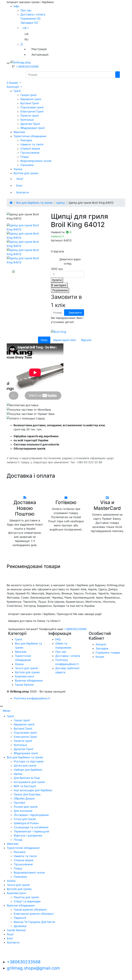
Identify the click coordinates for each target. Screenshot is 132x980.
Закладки (102, 648)
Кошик (100, 656)
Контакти (22, 192)
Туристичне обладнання (30, 136)
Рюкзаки (26, 140)
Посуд (18, 839)
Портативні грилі (31, 107)
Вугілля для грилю (26, 173)
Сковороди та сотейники (31, 827)
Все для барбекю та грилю (34, 202)
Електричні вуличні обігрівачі (33, 913)
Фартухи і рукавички (28, 835)
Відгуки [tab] (86, 340)
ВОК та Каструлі (25, 786)
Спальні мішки (30, 148)
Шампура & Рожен (26, 823)
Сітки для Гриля (25, 819)
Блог (19, 185)
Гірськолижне (29, 152)
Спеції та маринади (27, 901)
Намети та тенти (31, 144)
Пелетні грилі (29, 115)
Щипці (60, 202)
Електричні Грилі (31, 111)
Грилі (17, 91)
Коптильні (27, 119)
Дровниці (20, 926)
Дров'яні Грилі (30, 124)
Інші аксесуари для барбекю (33, 790)
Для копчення (23, 810)
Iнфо (16, 6)
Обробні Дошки (24, 798)
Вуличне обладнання (29, 680)
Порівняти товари (108, 652)
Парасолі (20, 917)
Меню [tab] (6, 710)
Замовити (75, 312)
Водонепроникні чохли (35, 161)
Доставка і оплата (32, 14)
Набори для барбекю (28, 769)
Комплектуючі (24, 676)
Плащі (24, 156)
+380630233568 (27, 66)
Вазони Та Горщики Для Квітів (34, 922)
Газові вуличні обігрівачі (30, 909)
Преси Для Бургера (27, 794)
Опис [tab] (44, 340)
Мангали (19, 132)
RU (26, 39)
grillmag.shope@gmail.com (33, 968)
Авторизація (39, 54)
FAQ (57, 639)
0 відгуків (57, 251)
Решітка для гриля (26, 897)
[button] (14, 82)
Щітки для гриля (25, 765)
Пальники (27, 165)
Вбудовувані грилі (32, 128)
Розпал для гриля (25, 806)
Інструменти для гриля (29, 782)
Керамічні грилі (30, 99)
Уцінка (18, 169)
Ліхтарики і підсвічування (31, 815)
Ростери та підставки (28, 761)
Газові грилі (28, 95)
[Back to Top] (1, 706)
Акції (19, 178)
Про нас (25, 10)
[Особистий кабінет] (22, 44)
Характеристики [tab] (64, 340)
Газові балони (24, 684)
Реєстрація (39, 49)
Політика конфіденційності (32, 698)
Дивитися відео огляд (70, 261)
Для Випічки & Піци (27, 778)
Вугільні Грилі (29, 103)
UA (27, 34)
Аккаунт (101, 644)
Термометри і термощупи (31, 831)
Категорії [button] (13, 86)
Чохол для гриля (26, 668)
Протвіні (19, 802)
